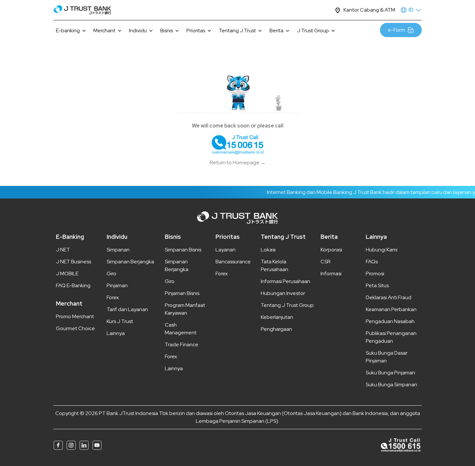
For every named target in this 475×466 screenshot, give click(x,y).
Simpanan (118, 249)
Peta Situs (377, 285)
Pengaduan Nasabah (390, 321)
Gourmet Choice (75, 328)
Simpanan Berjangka (130, 261)
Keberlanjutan (277, 317)
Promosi (375, 273)
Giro (111, 273)
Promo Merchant (75, 316)
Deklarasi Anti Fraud (388, 297)
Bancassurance (233, 261)
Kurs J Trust (120, 321)
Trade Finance (181, 344)
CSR (326, 261)
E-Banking (70, 236)
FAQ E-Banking (73, 285)
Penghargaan (276, 329)
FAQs (372, 261)
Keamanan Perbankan (391, 309)
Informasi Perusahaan (285, 281)
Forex (113, 297)
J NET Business (73, 261)
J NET (63, 249)
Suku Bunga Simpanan (391, 384)
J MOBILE (67, 273)
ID (411, 9)
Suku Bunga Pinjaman (390, 372)
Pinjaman (117, 285)
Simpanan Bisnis (183, 249)
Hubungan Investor (283, 293)
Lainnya (116, 333)
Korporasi (331, 249)
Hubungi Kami (381, 249)
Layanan (226, 249)
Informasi (331, 273)
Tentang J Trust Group (287, 305)
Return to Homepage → (238, 162)
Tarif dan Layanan (127, 309)
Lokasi (268, 249)
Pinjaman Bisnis (182, 293)
